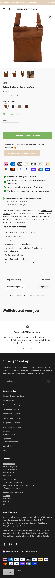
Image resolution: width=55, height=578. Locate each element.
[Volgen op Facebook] (4, 544)
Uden (5, 504)
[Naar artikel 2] (14, 75)
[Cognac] (6, 106)
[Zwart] (13, 106)
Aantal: (6, 120)
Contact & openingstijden (13, 396)
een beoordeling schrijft (36, 295)
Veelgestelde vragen (11, 423)
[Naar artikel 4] (30, 75)
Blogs (5, 450)
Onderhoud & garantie (12, 414)
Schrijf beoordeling (13, 280)
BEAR (5, 83)
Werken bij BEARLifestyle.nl (10, 432)
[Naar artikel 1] (6, 75)
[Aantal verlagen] (6, 125)
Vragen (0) (43, 286)
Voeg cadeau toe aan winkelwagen (22, 153)
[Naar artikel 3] (22, 75)
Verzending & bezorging (13, 405)
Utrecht (6, 501)
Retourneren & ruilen (11, 409)
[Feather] (20, 106)
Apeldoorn (7, 498)
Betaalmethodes (10, 400)
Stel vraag (45, 280)
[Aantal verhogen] (16, 125)
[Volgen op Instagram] (11, 544)
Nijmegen (6, 495)
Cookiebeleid (8, 446)
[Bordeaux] (27, 106)
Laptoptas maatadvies (12, 418)
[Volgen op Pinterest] (17, 544)
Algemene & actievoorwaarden (10, 440)
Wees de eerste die (27, 295)
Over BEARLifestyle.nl (12, 427)
